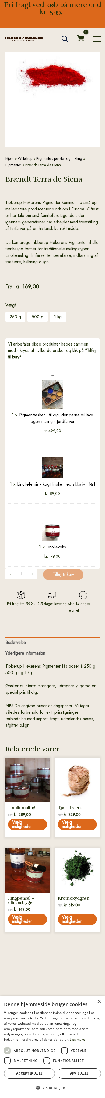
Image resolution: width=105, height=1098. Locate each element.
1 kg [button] (58, 317)
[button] (65, 39)
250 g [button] (15, 317)
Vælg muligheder (22, 824)
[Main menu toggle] (97, 39)
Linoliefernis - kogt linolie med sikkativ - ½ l (56, 484)
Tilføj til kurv (63, 574)
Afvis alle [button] (79, 1073)
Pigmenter (13, 165)
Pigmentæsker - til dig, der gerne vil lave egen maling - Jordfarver (56, 418)
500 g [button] (37, 317)
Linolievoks (56, 547)
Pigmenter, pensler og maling (59, 158)
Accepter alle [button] (29, 1073)
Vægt (10, 305)
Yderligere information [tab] (25, 653)
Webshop (25, 158)
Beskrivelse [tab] (15, 642)
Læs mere (77, 1039)
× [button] (99, 1002)
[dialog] (52, 1047)
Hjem (9, 158)
